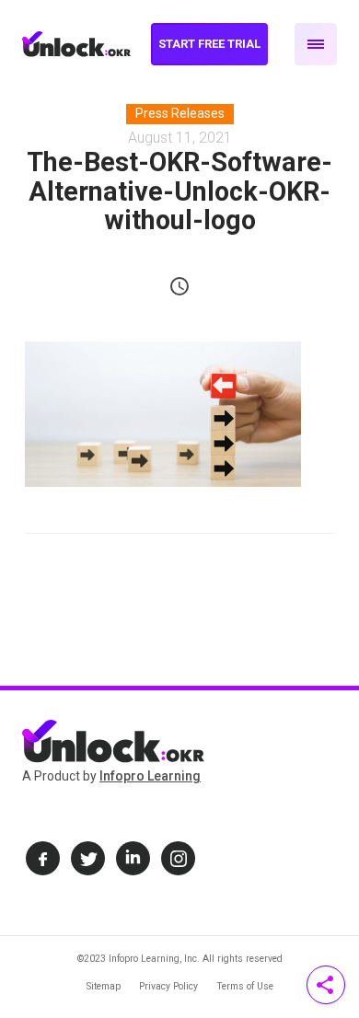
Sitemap (104, 986)
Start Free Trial (209, 44)
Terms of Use (244, 986)
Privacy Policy (168, 986)
